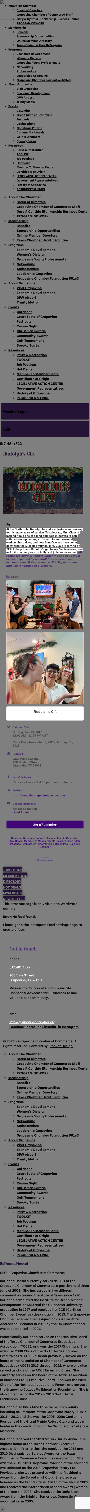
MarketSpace (65, 841)
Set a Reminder (45, 824)
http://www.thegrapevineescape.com (39, 795)
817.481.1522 (19, 966)
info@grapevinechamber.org (32, 1021)
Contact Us (29, 844)
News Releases (45, 838)
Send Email (21, 812)
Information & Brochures (53, 844)
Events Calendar (67, 838)
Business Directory (22, 838)
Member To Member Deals (39, 841)
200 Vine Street (21, 975)
